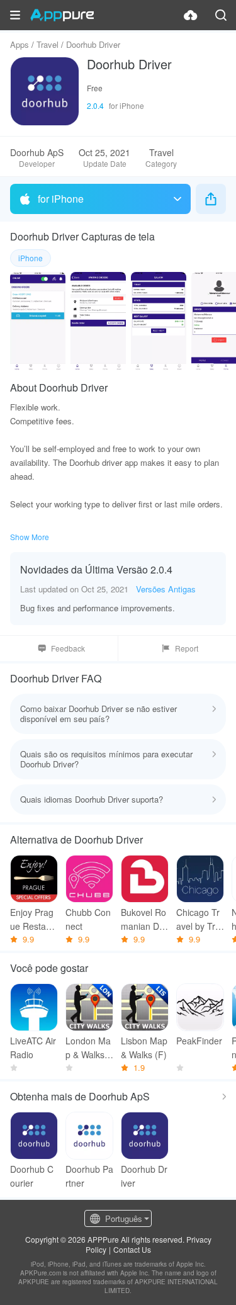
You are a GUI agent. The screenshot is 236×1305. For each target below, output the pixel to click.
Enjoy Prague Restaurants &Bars (32, 919)
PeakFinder (199, 1040)
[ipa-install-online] (191, 15)
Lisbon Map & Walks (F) (144, 1047)
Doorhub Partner (89, 1176)
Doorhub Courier (31, 1176)
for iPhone (61, 198)
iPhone (30, 257)
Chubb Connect (88, 919)
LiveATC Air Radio (33, 1047)
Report (186, 648)
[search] (221, 15)
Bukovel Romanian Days (145, 919)
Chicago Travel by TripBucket (199, 919)
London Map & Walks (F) (88, 1047)
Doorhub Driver (144, 1176)
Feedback (68, 648)
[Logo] (62, 15)
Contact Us (132, 1249)
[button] (15, 15)
